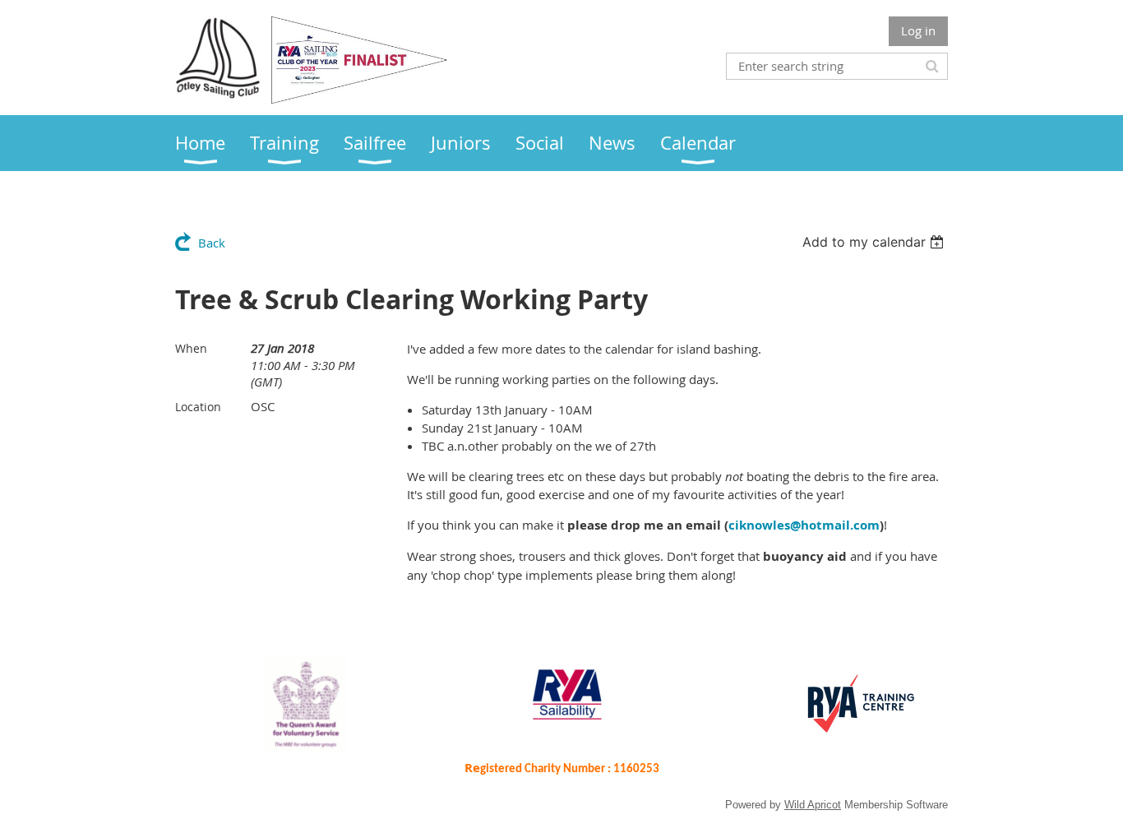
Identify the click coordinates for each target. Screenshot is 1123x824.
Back (211, 242)
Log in (918, 30)
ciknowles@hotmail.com (804, 525)
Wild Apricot (812, 805)
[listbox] (875, 242)
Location (198, 406)
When (191, 348)
